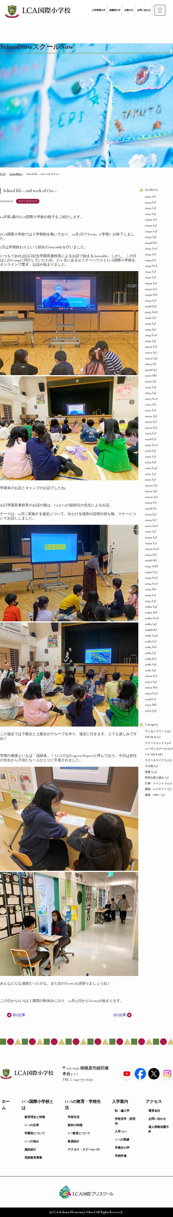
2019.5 (148, 577)
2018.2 (148, 664)
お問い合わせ (144, 10)
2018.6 (148, 641)
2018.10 (149, 618)
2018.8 (148, 630)
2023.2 (148, 341)
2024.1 (148, 277)
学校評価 (121, 1156)
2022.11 (148, 352)
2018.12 (148, 606)
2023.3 (148, 335)
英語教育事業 (33, 1157)
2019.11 (148, 543)
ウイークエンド (154, 743)
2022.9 (148, 364)
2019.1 (148, 601)
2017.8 (148, 699)
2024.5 (148, 254)
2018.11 (148, 612)
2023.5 (148, 323)
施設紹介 (30, 1149)
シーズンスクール (156, 748)
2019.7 (148, 566)
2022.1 (148, 410)
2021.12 (148, 416)
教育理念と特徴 (35, 1117)
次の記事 (119, 1015)
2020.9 (148, 502)
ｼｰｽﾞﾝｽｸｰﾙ (151, 754)
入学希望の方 (98, 10)
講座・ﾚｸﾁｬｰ (152, 795)
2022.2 (148, 404)
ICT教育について (79, 1133)
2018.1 (148, 670)
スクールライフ (27, 201)
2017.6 (148, 710)
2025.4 (148, 202)
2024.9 (148, 237)
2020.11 (148, 491)
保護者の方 (115, 10)
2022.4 (148, 393)
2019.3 (148, 589)
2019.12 (148, 537)
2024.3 (148, 265)
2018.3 (148, 658)
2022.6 (148, 381)
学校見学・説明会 (125, 1121)
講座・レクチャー (156, 789)
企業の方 (128, 10)
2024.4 (148, 260)
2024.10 (149, 231)
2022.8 (148, 370)
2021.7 (148, 445)
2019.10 (149, 548)
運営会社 (154, 1110)
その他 (149, 766)
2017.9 (148, 693)
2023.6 (148, 317)
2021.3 (148, 468)
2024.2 (148, 271)
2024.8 (148, 242)
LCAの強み (32, 1141)
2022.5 (148, 387)
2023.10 (148, 294)
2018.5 (148, 647)
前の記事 (19, 1015)
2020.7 (148, 514)
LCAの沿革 (32, 1125)
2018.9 (148, 624)
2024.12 (148, 219)
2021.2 (148, 474)
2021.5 (148, 456)
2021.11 (148, 421)
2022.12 (148, 346)
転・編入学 (122, 1110)
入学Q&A (121, 1131)
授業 (147, 771)
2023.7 (148, 312)
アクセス (154, 1101)
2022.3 (148, 398)
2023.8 (148, 306)
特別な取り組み (154, 777)
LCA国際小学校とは (38, 1104)
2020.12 (149, 485)
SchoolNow (15, 174)
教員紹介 (74, 1141)
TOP (2, 174)
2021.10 (148, 427)
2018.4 (148, 653)
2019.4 (148, 583)
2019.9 (148, 554)
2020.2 (148, 525)
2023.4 (148, 329)
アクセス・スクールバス (84, 1149)
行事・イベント (154, 783)
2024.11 (148, 225)
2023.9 (148, 300)
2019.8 (148, 560)
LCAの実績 (122, 1139)
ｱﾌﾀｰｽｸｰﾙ (150, 737)
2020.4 (148, 520)
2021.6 (148, 450)
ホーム (6, 1104)
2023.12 (148, 283)
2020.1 (148, 531)
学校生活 (74, 1117)
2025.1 (148, 214)
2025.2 (148, 208)
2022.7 (148, 375)
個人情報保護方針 (158, 1129)
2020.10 (149, 497)
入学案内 (120, 1101)
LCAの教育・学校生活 (83, 1104)
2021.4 (148, 462)
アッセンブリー (154, 731)
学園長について (35, 1133)
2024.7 (148, 248)
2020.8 (148, 508)
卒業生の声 (122, 1148)
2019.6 (148, 572)
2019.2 (148, 595)
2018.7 (148, 635)
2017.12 (148, 676)
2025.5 (148, 196)
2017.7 (148, 704)
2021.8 (148, 439)
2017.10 (148, 687)
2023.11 (148, 289)
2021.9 (148, 433)
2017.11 (148, 681)
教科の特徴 (75, 1125)
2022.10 (149, 358)
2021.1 (148, 479)
